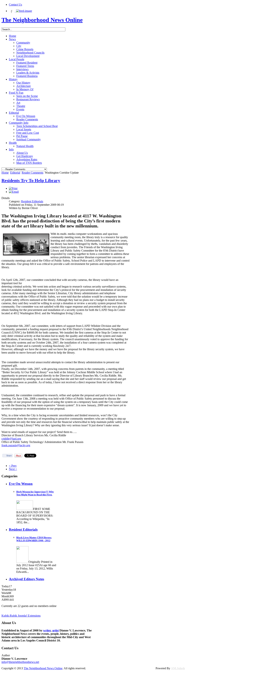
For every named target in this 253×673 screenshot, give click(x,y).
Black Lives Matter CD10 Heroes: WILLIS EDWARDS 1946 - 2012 (34, 539)
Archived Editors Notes (26, 579)
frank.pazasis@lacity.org (15, 445)
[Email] (14, 191)
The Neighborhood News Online (43, 668)
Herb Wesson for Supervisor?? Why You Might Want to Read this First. (35, 493)
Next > (13, 469)
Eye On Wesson (21, 484)
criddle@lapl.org (11, 438)
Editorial (15, 172)
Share (9, 455)
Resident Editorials (32, 201)
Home (5, 172)
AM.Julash (178, 668)
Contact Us (15, 4)
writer (47, 630)
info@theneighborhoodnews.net (20, 662)
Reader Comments (32, 172)
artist (55, 630)
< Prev (13, 465)
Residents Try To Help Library (30, 180)
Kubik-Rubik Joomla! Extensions (21, 615)
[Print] (13, 188)
